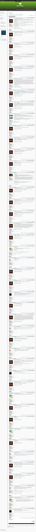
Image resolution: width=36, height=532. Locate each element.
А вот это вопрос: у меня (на (17, 486)
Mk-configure (15, 200)
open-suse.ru (20, 8)
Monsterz (29, 68)
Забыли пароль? (2, 18)
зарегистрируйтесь (25, 41)
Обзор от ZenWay (16, 214)
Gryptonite (29, 498)
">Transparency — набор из (17, 211)
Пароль (1, 15)
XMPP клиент (15, 161)
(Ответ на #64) (14, 172)
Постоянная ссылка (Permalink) (30, 17)
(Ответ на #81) (14, 370)
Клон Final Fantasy (16, 55)
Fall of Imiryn (15, 56)
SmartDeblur (15, 150)
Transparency (15, 212)
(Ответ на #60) (14, 125)
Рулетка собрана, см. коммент (17, 405)
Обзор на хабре (16, 106)
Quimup (15, 32)
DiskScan (15, 44)
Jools (30, 68)
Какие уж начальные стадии (17, 359)
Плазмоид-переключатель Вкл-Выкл (18, 18)
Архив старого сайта (3, 23)
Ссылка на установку (16, 85)
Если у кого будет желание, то (17, 497)
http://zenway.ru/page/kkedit (23, 327)
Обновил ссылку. (16, 440)
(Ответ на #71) (14, 257)
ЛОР (14, 163)
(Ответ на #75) (14, 302)
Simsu (15, 91)
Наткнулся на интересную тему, (18, 509)
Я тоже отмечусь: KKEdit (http (17, 326)
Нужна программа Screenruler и (17, 393)
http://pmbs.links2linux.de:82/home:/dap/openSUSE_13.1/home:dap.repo (25, 175)
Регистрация (1, 17)
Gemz (32, 68)
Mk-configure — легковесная (17, 199)
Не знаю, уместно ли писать (17, 292)
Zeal (21, 394)
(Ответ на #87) (14, 439)
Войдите (21, 41)
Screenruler (19, 394)
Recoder (15, 138)
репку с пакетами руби (23, 383)
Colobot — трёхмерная (16, 102)
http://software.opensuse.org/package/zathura (25, 454)
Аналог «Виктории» (16, 43)
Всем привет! (15, 246)
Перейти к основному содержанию (18, 1)
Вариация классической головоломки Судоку (19, 90)
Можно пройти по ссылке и (17, 280)
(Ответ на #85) (14, 416)
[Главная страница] (20, 6)
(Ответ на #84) (14, 404)
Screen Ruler (15, 382)
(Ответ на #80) (14, 358)
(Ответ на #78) (14, 336)
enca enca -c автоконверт (17, 258)
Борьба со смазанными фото (17, 149)
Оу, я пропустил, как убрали (17, 474)
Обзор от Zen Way (16, 151)
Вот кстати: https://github (17, 452)
